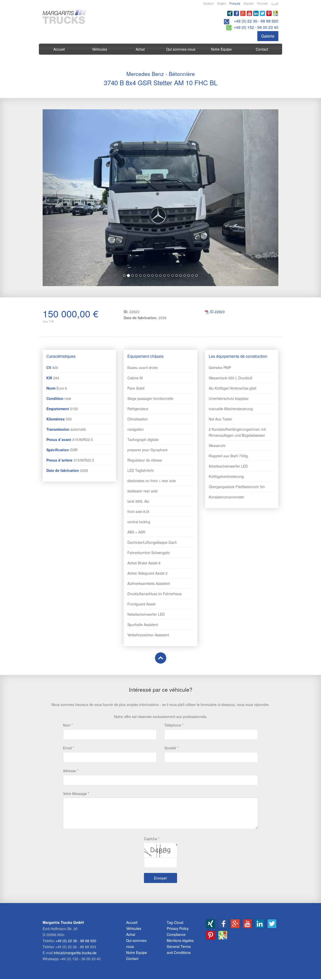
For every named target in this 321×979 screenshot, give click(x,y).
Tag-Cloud (175, 922)
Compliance (176, 934)
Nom (66, 725)
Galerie (267, 36)
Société (170, 747)
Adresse (69, 770)
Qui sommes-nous (180, 49)
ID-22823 (217, 311)
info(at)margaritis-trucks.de (75, 952)
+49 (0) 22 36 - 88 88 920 (256, 21)
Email (67, 747)
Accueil (59, 49)
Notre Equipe (221, 49)
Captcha (150, 838)
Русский (262, 3)
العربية (274, 3)
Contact (262, 49)
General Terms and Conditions (179, 949)
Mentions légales (180, 940)
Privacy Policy (178, 928)
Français (234, 3)
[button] (60, 197)
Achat (140, 49)
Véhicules (99, 49)
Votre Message (75, 793)
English (221, 3)
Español (249, 3)
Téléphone (172, 725)
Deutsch (208, 3)
